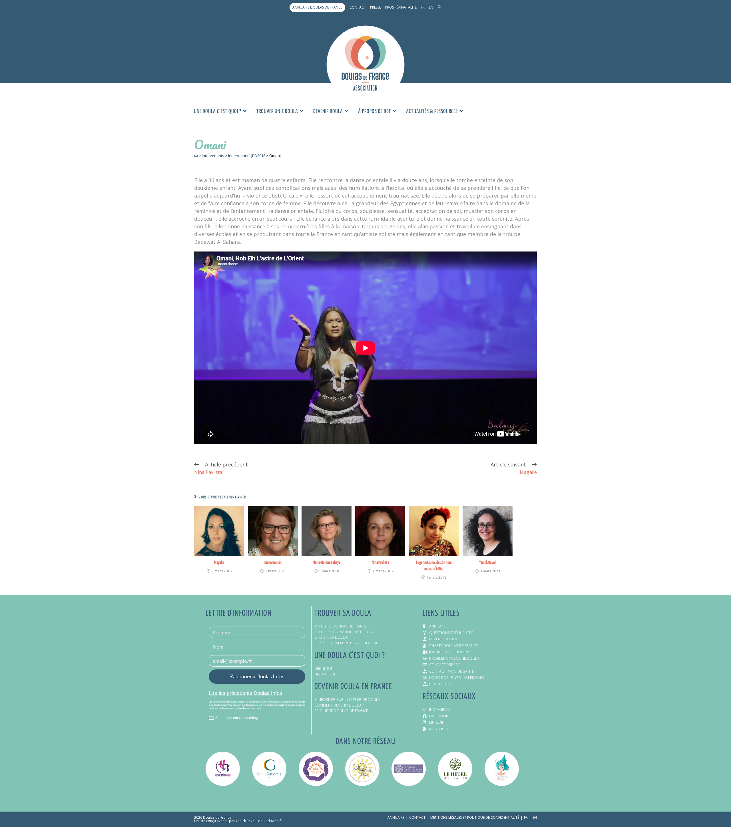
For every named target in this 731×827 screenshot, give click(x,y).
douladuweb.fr (270, 820)
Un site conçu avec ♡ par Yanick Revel (224, 820)
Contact (358, 7)
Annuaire (395, 817)
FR (423, 7)
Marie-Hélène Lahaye (327, 562)
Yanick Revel (487, 562)
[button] (439, 7)
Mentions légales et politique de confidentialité (474, 817)
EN (431, 7)
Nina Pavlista (380, 562)
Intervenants (213, 155)
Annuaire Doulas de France (317, 7)
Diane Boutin (273, 562)
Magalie (219, 562)
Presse (375, 7)
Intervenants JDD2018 (246, 155)
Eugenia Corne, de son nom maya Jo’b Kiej (434, 565)
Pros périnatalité (401, 7)
